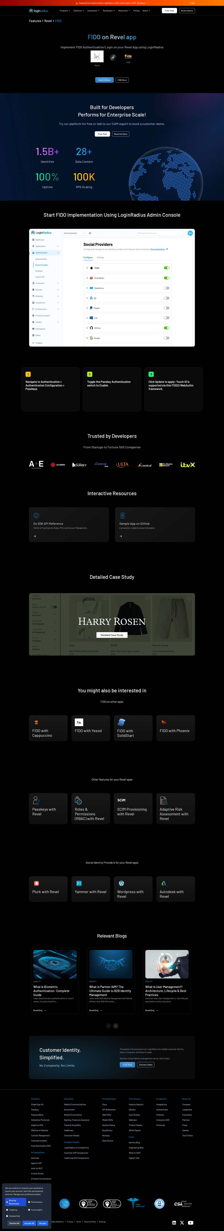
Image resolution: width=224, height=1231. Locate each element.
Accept (42, 1223)
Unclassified (14, 1216)
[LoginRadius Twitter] (182, 1223)
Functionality (36, 1209)
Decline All (14, 1223)
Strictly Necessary (14, 1202)
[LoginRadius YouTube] (190, 1223)
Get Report (141, 3)
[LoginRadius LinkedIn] (174, 1223)
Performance (36, 1202)
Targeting (13, 1209)
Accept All (29, 1223)
